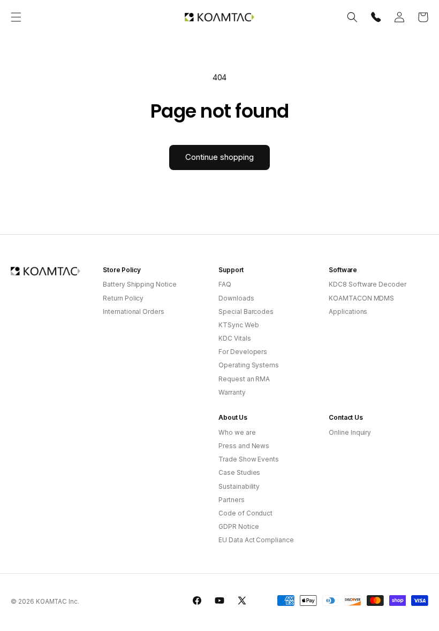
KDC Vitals (234, 338)
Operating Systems (248, 365)
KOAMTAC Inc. (57, 601)
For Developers (242, 352)
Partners (231, 500)
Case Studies (239, 472)
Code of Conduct (245, 513)
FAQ (224, 284)
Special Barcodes (246, 311)
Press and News (243, 446)
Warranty (232, 392)
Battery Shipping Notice (140, 284)
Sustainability (239, 486)
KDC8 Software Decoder (367, 284)
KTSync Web (238, 325)
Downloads (236, 298)
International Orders (133, 311)
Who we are (237, 432)
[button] (16, 17)
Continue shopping (219, 157)
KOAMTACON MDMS (361, 298)
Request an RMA (244, 379)
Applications (348, 311)
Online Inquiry (350, 432)
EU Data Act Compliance (256, 540)
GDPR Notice (238, 526)
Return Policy (123, 298)
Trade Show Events (248, 459)
